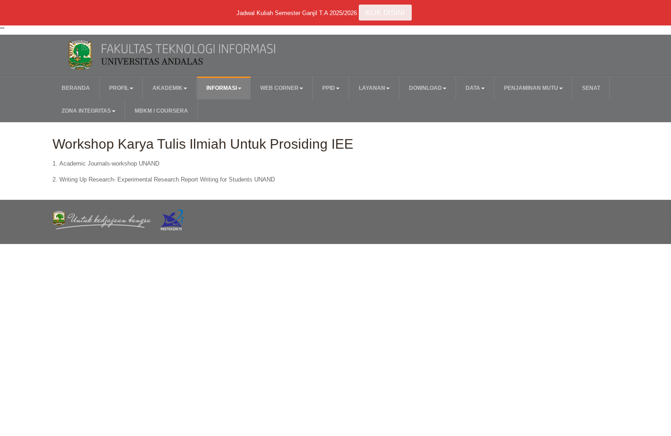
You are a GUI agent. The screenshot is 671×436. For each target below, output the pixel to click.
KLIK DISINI (385, 12)
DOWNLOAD (425, 88)
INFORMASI (221, 88)
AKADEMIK (167, 88)
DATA (473, 88)
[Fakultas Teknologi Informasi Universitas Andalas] (193, 55)
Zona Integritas (86, 111)
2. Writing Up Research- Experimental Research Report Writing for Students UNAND (163, 179)
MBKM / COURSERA (161, 111)
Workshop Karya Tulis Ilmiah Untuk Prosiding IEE (202, 143)
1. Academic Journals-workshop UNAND (105, 163)
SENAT (591, 88)
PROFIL (119, 88)
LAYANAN (372, 88)
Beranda (76, 88)
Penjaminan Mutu (531, 88)
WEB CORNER (279, 88)
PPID (328, 88)
